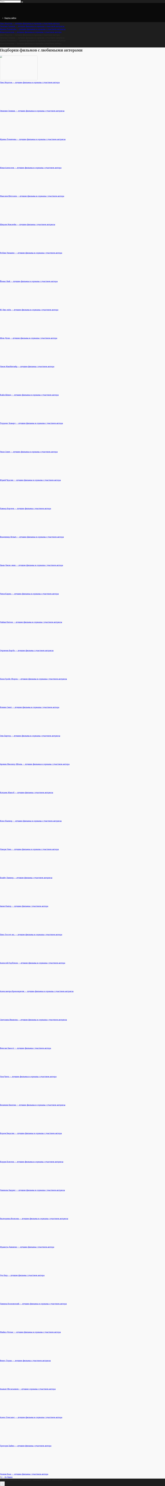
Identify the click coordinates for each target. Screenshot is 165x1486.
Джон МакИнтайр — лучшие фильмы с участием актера (27, 366)
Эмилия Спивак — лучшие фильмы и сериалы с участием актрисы (32, 111)
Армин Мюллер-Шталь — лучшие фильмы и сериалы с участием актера (34, 764)
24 (5, 1477)
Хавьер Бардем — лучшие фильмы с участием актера (25, 508)
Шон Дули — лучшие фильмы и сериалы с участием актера (28, 338)
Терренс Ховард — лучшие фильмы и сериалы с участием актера (31, 423)
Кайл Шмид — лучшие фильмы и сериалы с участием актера (29, 395)
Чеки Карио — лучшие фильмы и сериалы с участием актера (29, 594)
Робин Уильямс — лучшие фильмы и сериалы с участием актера (31, 253)
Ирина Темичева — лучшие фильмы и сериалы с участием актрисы (33, 139)
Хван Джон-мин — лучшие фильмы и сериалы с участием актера (31, 565)
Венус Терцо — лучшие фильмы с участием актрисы (25, 1360)
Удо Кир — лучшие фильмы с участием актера (22, 1275)
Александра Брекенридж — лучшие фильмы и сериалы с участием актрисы (37, 991)
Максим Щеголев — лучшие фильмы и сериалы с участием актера (32, 196)
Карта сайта (10, 18)
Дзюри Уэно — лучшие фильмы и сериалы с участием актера (29, 849)
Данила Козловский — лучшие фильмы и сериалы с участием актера (33, 1304)
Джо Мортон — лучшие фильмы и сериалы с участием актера (30, 82)
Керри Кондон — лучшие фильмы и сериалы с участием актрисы (31, 1162)
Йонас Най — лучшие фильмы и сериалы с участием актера (29, 281)
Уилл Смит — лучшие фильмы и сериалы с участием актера (29, 452)
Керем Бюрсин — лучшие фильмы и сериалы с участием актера (31, 1133)
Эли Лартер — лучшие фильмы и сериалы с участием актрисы (30, 736)
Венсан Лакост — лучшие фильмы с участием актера (25, 1048)
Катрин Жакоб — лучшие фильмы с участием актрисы (26, 792)
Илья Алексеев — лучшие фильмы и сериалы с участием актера (30, 168)
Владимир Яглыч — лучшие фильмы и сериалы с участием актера (32, 537)
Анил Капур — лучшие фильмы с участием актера (24, 906)
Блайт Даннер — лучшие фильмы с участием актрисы (26, 878)
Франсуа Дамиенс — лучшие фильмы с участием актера (27, 1247)
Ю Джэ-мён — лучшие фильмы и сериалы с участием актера (29, 310)
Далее (10, 1477)
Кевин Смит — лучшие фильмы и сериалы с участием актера (29, 707)
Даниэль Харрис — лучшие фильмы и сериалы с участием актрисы (32, 1190)
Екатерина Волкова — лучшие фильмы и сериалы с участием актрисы (34, 1218)
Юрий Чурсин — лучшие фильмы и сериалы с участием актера (30, 480)
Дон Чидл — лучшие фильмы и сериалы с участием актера (28, 1076)
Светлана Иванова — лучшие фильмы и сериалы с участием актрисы (33, 1020)
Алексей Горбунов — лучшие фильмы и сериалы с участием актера (32, 963)
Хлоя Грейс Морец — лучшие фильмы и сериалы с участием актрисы (33, 679)
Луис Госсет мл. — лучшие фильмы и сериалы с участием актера (31, 934)
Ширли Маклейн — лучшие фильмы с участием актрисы (27, 224)
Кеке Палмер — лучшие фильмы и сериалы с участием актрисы (31, 821)
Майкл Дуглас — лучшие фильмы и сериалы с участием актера (30, 1332)
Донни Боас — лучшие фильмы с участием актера (24, 1474)
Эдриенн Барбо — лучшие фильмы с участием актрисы (27, 650)
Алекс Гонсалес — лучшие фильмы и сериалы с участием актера (31, 1417)
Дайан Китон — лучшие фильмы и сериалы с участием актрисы (31, 622)
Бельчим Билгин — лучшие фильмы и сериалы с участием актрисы (32, 1105)
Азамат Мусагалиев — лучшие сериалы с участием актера (28, 1389)
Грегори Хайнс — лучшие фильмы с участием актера (25, 1446)
